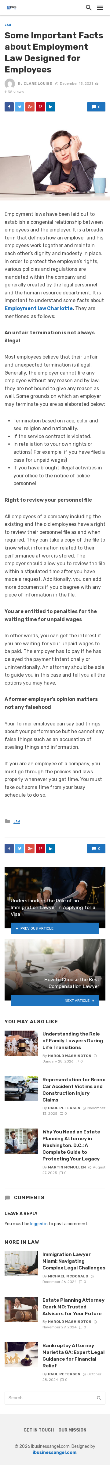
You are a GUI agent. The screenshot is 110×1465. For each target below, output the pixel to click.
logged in (39, 1223)
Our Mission (72, 1430)
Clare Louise (38, 83)
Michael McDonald (68, 1276)
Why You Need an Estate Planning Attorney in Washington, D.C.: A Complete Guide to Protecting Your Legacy (71, 1145)
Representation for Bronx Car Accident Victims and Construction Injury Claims (73, 1090)
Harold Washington (69, 1056)
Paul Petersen (64, 1108)
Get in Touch (39, 1430)
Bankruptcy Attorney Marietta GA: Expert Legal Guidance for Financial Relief (73, 1356)
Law (8, 24)
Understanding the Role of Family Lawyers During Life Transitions (72, 1040)
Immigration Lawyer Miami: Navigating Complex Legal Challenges (73, 1261)
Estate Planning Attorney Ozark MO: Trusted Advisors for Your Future (73, 1306)
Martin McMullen (67, 1167)
